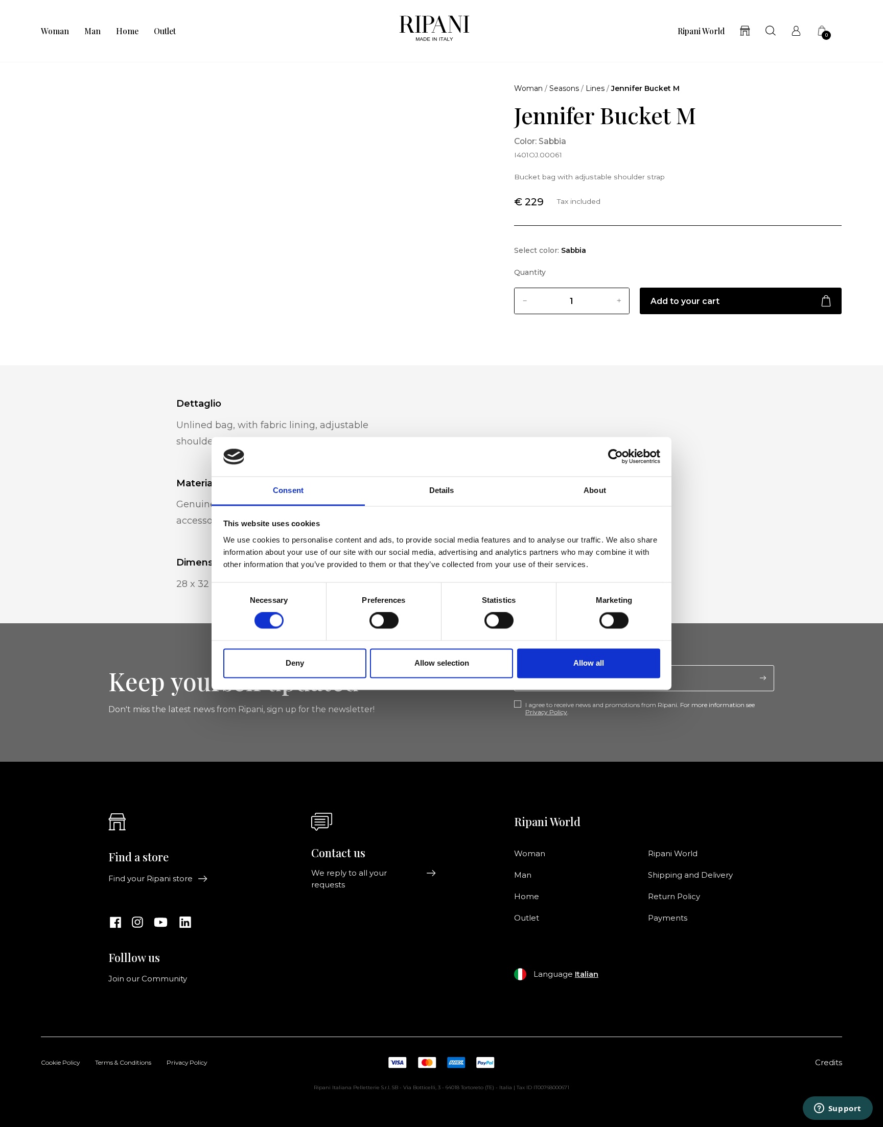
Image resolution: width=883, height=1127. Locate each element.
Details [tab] (441, 490)
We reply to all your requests (349, 878)
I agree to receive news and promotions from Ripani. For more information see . (640, 708)
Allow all (588, 663)
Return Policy (674, 896)
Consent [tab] (288, 490)
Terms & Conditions (123, 1063)
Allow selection (441, 663)
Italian (586, 974)
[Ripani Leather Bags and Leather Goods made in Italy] (434, 30)
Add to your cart (684, 301)
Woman (55, 31)
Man (92, 31)
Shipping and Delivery (690, 875)
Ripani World (701, 31)
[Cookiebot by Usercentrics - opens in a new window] (615, 456)
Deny (295, 663)
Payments (667, 918)
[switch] (384, 621)
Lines (595, 88)
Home (127, 31)
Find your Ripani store (150, 878)
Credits (828, 1062)
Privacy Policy (546, 712)
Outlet (165, 31)
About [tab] (595, 490)
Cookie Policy (60, 1063)
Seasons (564, 88)
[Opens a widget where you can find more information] (837, 1109)
